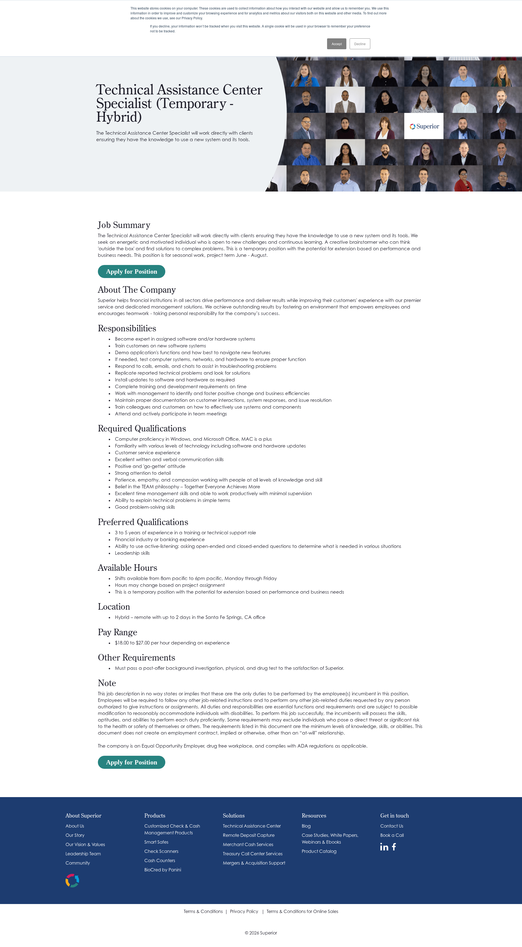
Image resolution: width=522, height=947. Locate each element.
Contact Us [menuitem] (391, 826)
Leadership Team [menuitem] (83, 853)
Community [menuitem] (78, 863)
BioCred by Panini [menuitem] (162, 869)
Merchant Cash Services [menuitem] (248, 844)
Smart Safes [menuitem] (156, 842)
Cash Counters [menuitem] (159, 860)
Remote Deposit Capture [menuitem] (249, 835)
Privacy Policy (246, 911)
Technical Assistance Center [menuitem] (252, 826)
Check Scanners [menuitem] (161, 851)
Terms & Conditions (203, 911)
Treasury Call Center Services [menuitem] (252, 853)
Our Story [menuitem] (75, 835)
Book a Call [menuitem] (392, 835)
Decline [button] (360, 43)
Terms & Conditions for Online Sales (302, 911)
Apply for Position (131, 271)
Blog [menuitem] (306, 826)
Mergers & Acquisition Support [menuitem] (254, 863)
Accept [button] (337, 43)
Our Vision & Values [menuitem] (85, 844)
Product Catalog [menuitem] (319, 851)
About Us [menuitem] (75, 826)
